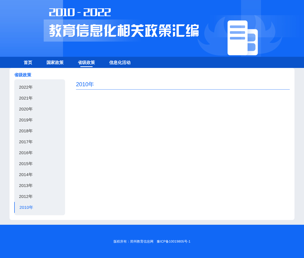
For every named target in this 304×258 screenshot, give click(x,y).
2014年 (26, 174)
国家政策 (55, 62)
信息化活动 (120, 62)
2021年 (26, 98)
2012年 (26, 196)
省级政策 (86, 62)
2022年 (26, 87)
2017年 (26, 141)
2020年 (26, 109)
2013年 (26, 185)
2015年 (26, 163)
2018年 (26, 131)
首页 (28, 62)
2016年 (26, 152)
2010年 (26, 207)
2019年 (26, 120)
